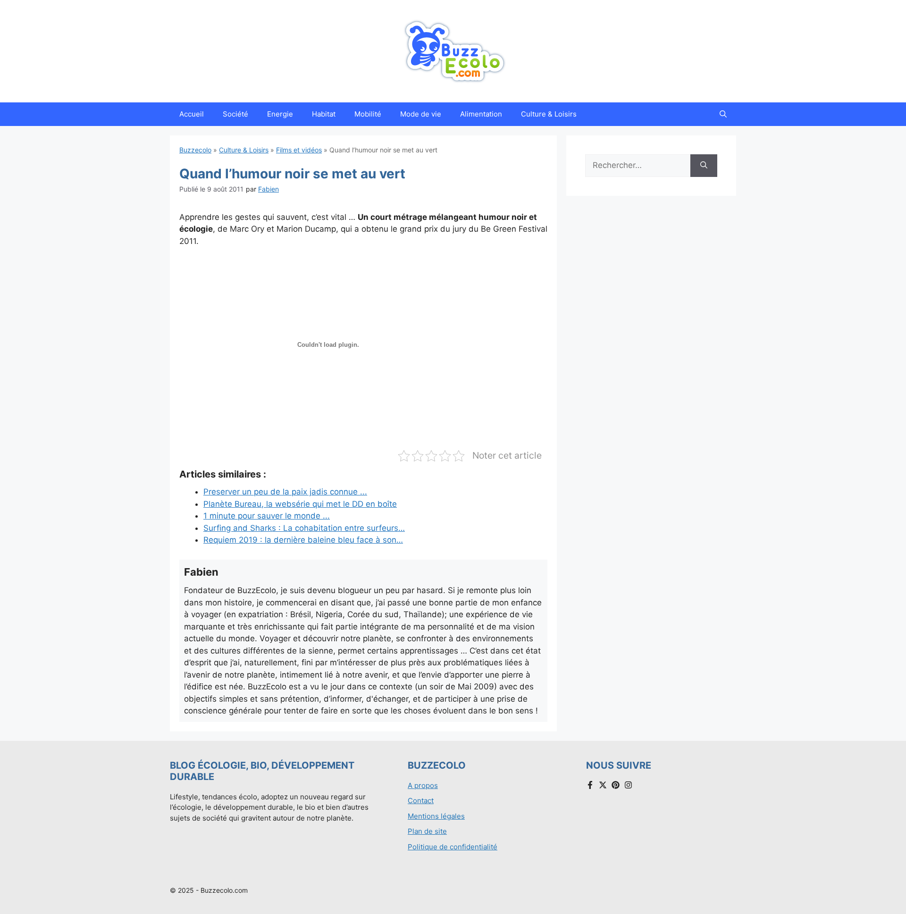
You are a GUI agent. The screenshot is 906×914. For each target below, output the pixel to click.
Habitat (324, 113)
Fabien (268, 189)
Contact (421, 800)
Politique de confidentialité (452, 846)
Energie (280, 113)
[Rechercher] (703, 165)
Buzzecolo (195, 150)
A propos (423, 785)
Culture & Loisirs (549, 113)
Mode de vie (420, 113)
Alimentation (481, 113)
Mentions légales (436, 816)
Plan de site (427, 831)
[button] (723, 114)
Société (235, 113)
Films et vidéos (299, 150)
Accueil (191, 113)
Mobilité (367, 113)
